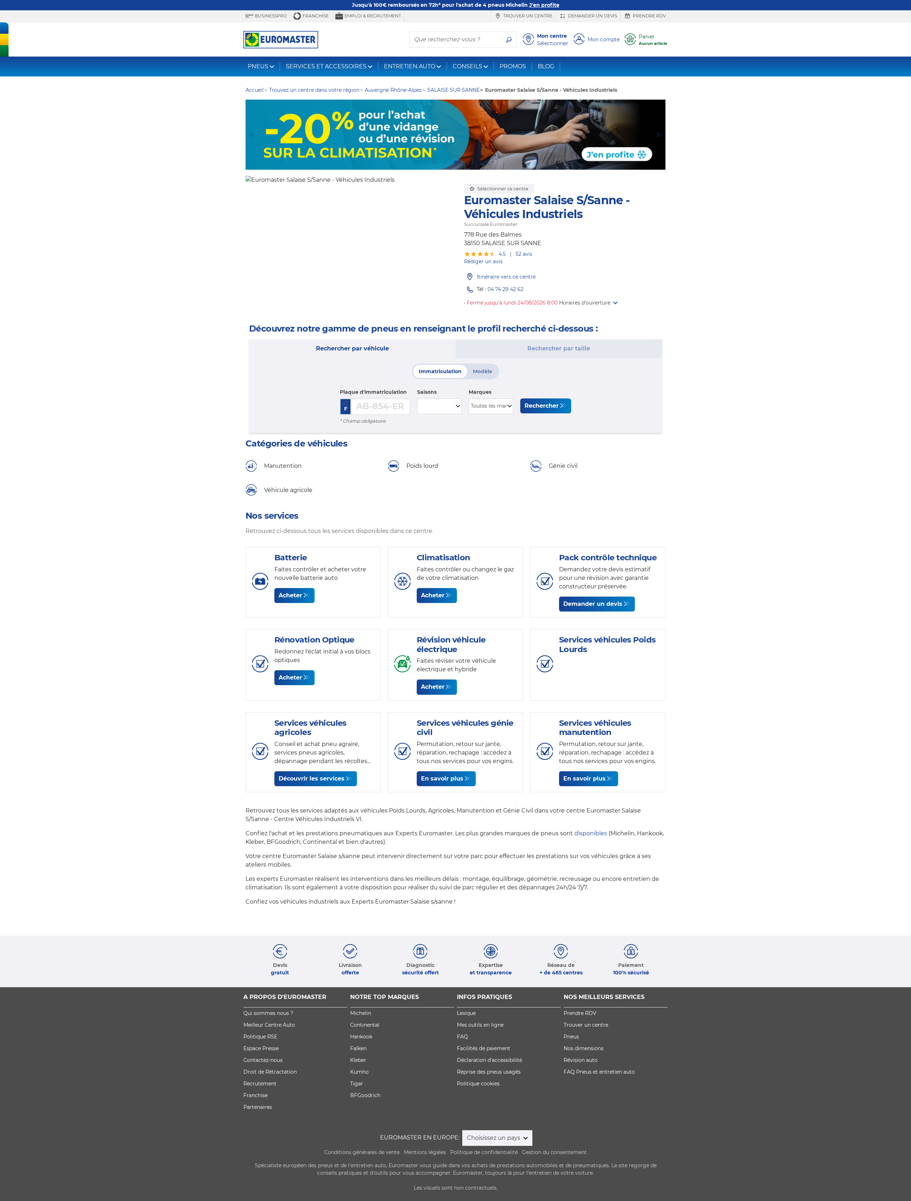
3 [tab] (455, 162)
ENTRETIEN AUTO (409, 66)
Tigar (356, 1083)
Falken (358, 1048)
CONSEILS (467, 66)
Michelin (360, 1013)
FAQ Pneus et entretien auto (599, 1072)
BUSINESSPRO (270, 15)
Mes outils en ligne (480, 1025)
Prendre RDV (649, 15)
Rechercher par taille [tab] (558, 348)
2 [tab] (444, 162)
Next (660, 134)
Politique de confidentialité (484, 1152)
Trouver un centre (527, 15)
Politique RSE (260, 1036)
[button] (588, 303)
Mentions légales (425, 1152)
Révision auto (580, 1060)
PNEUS (258, 66)
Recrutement (260, 1083)
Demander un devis (592, 15)
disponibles (590, 833)
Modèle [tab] (482, 371)
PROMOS (513, 66)
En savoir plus (442, 778)
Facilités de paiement (483, 1048)
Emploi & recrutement (372, 15)
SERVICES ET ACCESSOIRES (326, 66)
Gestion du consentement (554, 1152)
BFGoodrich (365, 1095)
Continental (364, 1025)
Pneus (571, 1036)
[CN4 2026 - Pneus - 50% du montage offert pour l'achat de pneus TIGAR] (455, 135)
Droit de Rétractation (270, 1072)
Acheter (290, 595)
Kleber (358, 1060)
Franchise (315, 15)
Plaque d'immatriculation (373, 392)
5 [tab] (476, 162)
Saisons (427, 392)
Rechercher (542, 405)
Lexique (466, 1013)
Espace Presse (261, 1048)
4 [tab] (466, 162)
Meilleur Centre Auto (269, 1025)
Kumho (359, 1072)
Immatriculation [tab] (440, 371)
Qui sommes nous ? (268, 1013)
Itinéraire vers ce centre (506, 277)
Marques (480, 392)
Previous (250, 134)
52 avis (524, 254)
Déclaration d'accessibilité (489, 1060)
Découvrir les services (311, 778)
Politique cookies (478, 1083)
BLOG (546, 66)
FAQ (462, 1036)
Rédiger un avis (483, 261)
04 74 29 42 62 (505, 289)
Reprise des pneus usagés (489, 1072)
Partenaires (257, 1107)
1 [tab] (434, 162)
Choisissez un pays (494, 1137)
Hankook (361, 1036)
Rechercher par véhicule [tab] (352, 348)
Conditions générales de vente (362, 1152)
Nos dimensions (584, 1048)
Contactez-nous (263, 1060)
